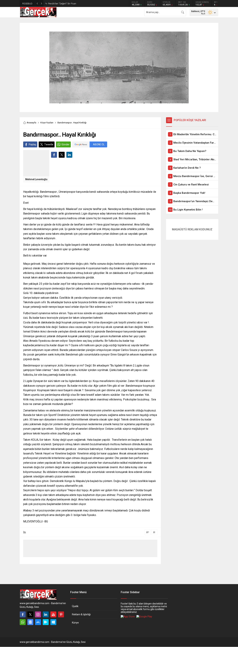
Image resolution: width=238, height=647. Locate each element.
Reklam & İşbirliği (81, 614)
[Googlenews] (30, 622)
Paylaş (32, 144)
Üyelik (75, 606)
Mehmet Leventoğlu (36, 179)
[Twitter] (30, 614)
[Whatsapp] (23, 622)
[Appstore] (38, 622)
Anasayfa (31, 122)
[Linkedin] (46, 614)
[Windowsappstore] (53, 622)
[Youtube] (53, 614)
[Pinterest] (61, 614)
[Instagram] (38, 614)
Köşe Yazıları (46, 122)
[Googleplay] (46, 622)
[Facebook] (23, 614)
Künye (75, 622)
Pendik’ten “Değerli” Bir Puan (62, 3)
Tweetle (48, 144)
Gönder (66, 144)
